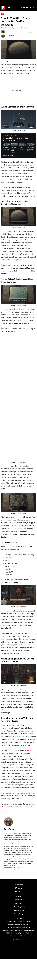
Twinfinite (21, 921)
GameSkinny (18, 930)
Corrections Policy (18, 899)
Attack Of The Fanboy (15, 924)
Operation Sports (29, 930)
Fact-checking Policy (18, 907)
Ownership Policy (18, 910)
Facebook (19, 884)
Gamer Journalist (8, 930)
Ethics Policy (18, 903)
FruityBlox (29, 933)
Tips (3, 13)
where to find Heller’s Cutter (11, 807)
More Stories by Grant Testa (13, 867)
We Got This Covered (14, 927)
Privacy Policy (18, 914)
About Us (18, 896)
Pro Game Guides (11, 921)
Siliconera (26, 924)
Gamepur (28, 921)
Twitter (19, 888)
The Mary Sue (9, 933)
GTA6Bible (23, 936)
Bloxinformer (14, 936)
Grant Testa (13, 33)
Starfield (4, 811)
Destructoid (26, 927)
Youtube (19, 892)
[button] (34, 8)
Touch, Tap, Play (19, 933)
